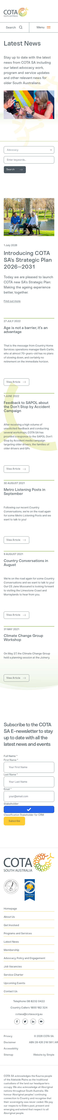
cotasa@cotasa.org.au (29, 1014)
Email (7, 789)
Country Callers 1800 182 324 (29, 1007)
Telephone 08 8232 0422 (29, 1001)
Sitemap (8, 1054)
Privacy (8, 1036)
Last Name (11, 774)
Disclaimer (10, 1042)
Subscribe (14, 821)
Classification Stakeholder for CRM (24, 814)
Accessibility (11, 1048)
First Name (11, 759)
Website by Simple (43, 1054)
